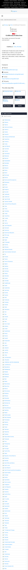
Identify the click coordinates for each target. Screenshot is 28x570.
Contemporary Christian (8, 2)
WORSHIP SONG (5, 5)
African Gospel (17, 2)
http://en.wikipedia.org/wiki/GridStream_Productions (14, 83)
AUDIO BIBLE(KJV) (13, 5)
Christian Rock (21, 0)
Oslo (11, 25)
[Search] (25, 16)
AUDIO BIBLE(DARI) (22, 5)
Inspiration (21, 7)
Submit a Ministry (15, 7)
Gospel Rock (6, 4)
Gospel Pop (23, 2)
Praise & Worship (13, 0)
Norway (6, 25)
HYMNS (11, 4)
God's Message (17, 4)
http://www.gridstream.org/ (10, 69)
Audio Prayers (7, 7)
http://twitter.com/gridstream (10, 78)
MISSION (23, 4)
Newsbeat (6, 0)
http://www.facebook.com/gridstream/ (13, 74)
